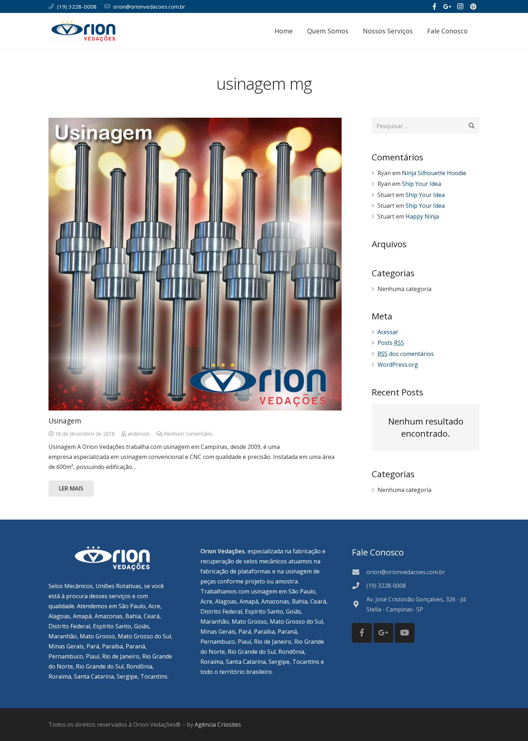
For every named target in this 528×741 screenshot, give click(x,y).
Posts (391, 343)
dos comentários (406, 354)
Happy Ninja (422, 216)
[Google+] (447, 6)
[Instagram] (460, 6)
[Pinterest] (473, 6)
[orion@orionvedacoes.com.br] (359, 571)
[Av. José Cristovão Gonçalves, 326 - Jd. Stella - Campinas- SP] (359, 604)
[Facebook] (434, 6)
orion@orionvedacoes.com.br (149, 6)
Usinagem (64, 421)
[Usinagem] (195, 264)
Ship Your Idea (421, 184)
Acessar (388, 332)
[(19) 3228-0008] (359, 585)
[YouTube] (404, 633)
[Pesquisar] (479, 31)
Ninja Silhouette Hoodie (434, 173)
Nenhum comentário (188, 433)
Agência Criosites (218, 724)
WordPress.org (398, 365)
